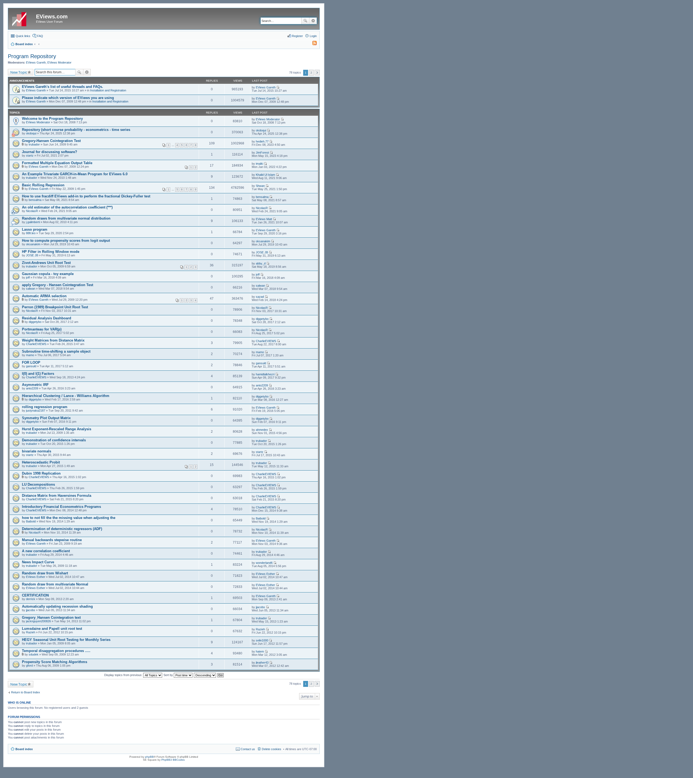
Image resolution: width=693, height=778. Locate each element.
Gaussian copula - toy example (48, 274)
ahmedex (262, 429)
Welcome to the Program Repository (52, 119)
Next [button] (317, 72)
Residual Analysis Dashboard (46, 318)
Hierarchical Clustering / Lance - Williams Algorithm (65, 396)
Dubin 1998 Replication (41, 473)
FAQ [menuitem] (40, 36)
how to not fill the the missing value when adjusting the (68, 518)
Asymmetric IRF (35, 385)
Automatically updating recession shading (57, 606)
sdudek (33, 654)
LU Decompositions (38, 484)
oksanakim (33, 244)
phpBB (149, 756)
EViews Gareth (36, 62)
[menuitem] (312, 44)
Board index (24, 749)
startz (30, 155)
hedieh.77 (262, 141)
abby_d (261, 263)
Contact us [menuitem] (248, 749)
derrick (30, 599)
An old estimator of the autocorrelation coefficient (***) (67, 207)
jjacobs (30, 610)
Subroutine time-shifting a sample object (56, 351)
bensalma (35, 199)
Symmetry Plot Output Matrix (46, 418)
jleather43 (262, 662)
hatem (260, 651)
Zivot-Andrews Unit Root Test (46, 263)
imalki (259, 163)
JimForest (262, 152)
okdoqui (31, 133)
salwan (30, 288)
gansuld (31, 366)
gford (29, 665)
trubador (34, 144)
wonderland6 (264, 562)
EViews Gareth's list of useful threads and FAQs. (62, 87)
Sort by (169, 675)
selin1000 (262, 640)
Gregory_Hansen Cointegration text (51, 617)
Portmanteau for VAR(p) (41, 329)
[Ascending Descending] (205, 675)
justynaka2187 (35, 410)
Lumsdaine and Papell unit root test (52, 629)
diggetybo (35, 321)
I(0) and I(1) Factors (38, 374)
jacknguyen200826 (38, 621)
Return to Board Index (25, 692)
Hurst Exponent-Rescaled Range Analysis (56, 429)
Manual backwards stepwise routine (52, 540)
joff (28, 277)
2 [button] (311, 72)
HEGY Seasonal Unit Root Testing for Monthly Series (66, 640)
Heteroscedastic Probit (41, 462)
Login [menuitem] (313, 36)
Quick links (23, 36)
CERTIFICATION (35, 595)
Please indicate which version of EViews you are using (68, 98)
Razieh (30, 632)
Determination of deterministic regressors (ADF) (62, 529)
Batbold (31, 521)
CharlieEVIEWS (36, 344)
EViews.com (52, 16)
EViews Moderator (59, 62)
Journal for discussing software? (49, 152)
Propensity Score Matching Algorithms (54, 662)
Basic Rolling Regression (43, 185)
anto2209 (32, 388)
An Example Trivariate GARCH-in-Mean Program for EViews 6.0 (75, 174)
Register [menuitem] (297, 36)
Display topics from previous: (123, 675)
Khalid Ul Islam (265, 174)
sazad (260, 296)
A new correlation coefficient (46, 551)
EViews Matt (264, 219)
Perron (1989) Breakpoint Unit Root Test (55, 307)
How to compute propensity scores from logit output (66, 241)
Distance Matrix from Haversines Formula (56, 496)
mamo (30, 355)
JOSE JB (32, 255)
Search (305, 21)
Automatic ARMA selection (44, 296)
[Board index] (22, 18)
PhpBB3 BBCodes (173, 759)
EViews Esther (35, 576)
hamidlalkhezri (265, 374)
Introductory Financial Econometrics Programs (61, 507)
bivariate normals (36, 451)
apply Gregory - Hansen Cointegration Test (57, 285)
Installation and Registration (108, 90)
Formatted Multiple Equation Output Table (57, 163)
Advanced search (313, 21)
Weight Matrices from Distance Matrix (53, 340)
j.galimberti (33, 222)
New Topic (18, 72)
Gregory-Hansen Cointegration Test (51, 141)
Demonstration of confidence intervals (54, 440)
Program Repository (32, 56)
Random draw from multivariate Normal (55, 584)
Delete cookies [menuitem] (271, 749)
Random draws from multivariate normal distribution (66, 218)
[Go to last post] (277, 87)
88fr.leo (30, 233)
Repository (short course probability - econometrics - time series (76, 130)
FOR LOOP (31, 362)
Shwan (260, 185)
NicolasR (32, 211)
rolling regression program (44, 407)
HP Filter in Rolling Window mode (50, 252)
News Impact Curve (38, 562)
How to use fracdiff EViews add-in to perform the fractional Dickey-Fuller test (86, 196)
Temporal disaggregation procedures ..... (56, 651)
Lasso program (34, 229)
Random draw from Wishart (45, 573)
